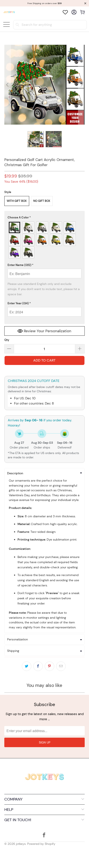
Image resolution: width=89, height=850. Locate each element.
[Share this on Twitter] (26, 666)
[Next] (81, 85)
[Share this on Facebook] (38, 666)
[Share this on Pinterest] (49, 666)
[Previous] (7, 85)
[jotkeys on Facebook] (44, 835)
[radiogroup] (44, 240)
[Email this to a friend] (61, 666)
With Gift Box (17, 201)
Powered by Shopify (41, 844)
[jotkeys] (9, 12)
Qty (6, 340)
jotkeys (21, 844)
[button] (44, 217)
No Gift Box (41, 201)
